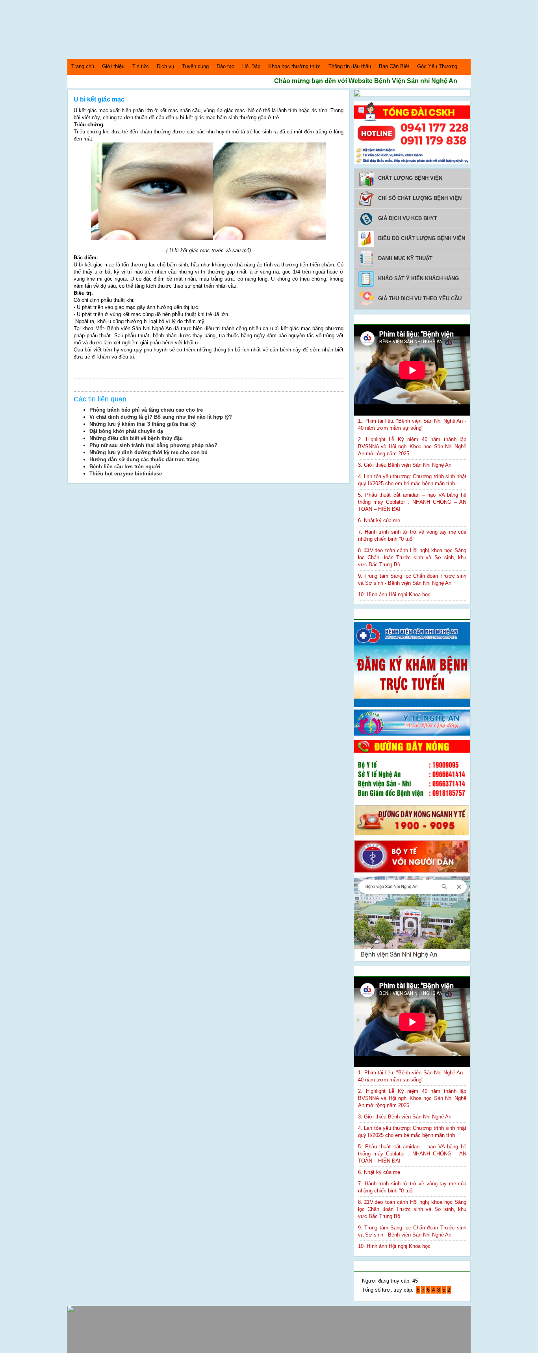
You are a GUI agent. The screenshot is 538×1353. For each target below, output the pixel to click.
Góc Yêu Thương (437, 66)
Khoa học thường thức (294, 66)
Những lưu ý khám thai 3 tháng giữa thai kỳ (142, 424)
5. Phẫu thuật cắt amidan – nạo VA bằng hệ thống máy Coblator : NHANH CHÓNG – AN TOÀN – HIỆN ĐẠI (412, 502)
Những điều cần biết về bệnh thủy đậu (136, 438)
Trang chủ (82, 66)
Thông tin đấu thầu (349, 66)
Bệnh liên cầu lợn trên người (124, 466)
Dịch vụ (165, 66)
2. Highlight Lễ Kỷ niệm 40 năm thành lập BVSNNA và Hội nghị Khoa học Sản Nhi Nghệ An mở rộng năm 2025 (412, 446)
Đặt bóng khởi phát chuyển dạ (126, 431)
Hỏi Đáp (251, 66)
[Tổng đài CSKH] (412, 162)
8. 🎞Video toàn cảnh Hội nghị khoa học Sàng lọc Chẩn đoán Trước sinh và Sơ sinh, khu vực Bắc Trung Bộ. (412, 557)
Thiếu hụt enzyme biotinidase (125, 474)
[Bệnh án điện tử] (357, 95)
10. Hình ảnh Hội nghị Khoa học (394, 594)
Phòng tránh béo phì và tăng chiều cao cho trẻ (146, 410)
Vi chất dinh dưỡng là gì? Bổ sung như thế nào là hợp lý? (160, 417)
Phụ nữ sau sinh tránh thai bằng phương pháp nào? (153, 445)
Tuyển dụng (195, 66)
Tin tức (140, 66)
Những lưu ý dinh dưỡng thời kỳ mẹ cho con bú (148, 452)
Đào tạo (225, 66)
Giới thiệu (113, 66)
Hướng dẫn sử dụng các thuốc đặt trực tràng (144, 459)
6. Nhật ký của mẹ (379, 520)
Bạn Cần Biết (394, 66)
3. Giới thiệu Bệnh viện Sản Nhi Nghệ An (404, 465)
